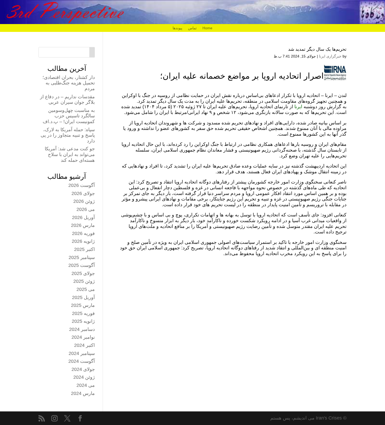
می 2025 (85, 289)
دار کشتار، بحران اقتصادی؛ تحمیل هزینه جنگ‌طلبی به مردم (68, 83)
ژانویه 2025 (83, 321)
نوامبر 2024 (83, 337)
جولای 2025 (83, 273)
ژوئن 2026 (84, 201)
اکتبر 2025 (84, 249)
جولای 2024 (83, 369)
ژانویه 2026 (83, 241)
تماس (192, 28)
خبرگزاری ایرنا (330, 56)
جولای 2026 (83, 193)
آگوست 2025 (81, 265)
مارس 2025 (83, 305)
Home (207, 28)
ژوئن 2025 (84, 281)
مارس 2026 (83, 225)
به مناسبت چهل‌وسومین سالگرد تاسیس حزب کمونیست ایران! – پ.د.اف (69, 116)
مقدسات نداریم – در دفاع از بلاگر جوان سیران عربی (67, 99)
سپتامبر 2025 (82, 257)
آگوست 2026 (81, 185)
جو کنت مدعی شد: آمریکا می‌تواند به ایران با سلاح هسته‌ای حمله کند (70, 154)
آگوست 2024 (81, 361)
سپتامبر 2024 (82, 353)
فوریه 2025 (83, 313)
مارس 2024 (83, 393)
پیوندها (177, 28)
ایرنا (298, 106)
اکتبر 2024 (84, 345)
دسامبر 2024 (82, 329)
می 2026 (85, 209)
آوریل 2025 (83, 297)
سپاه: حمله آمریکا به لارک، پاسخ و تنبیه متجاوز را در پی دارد (68, 135)
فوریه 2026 (83, 233)
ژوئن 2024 (84, 377)
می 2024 (85, 385)
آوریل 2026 (83, 217)
